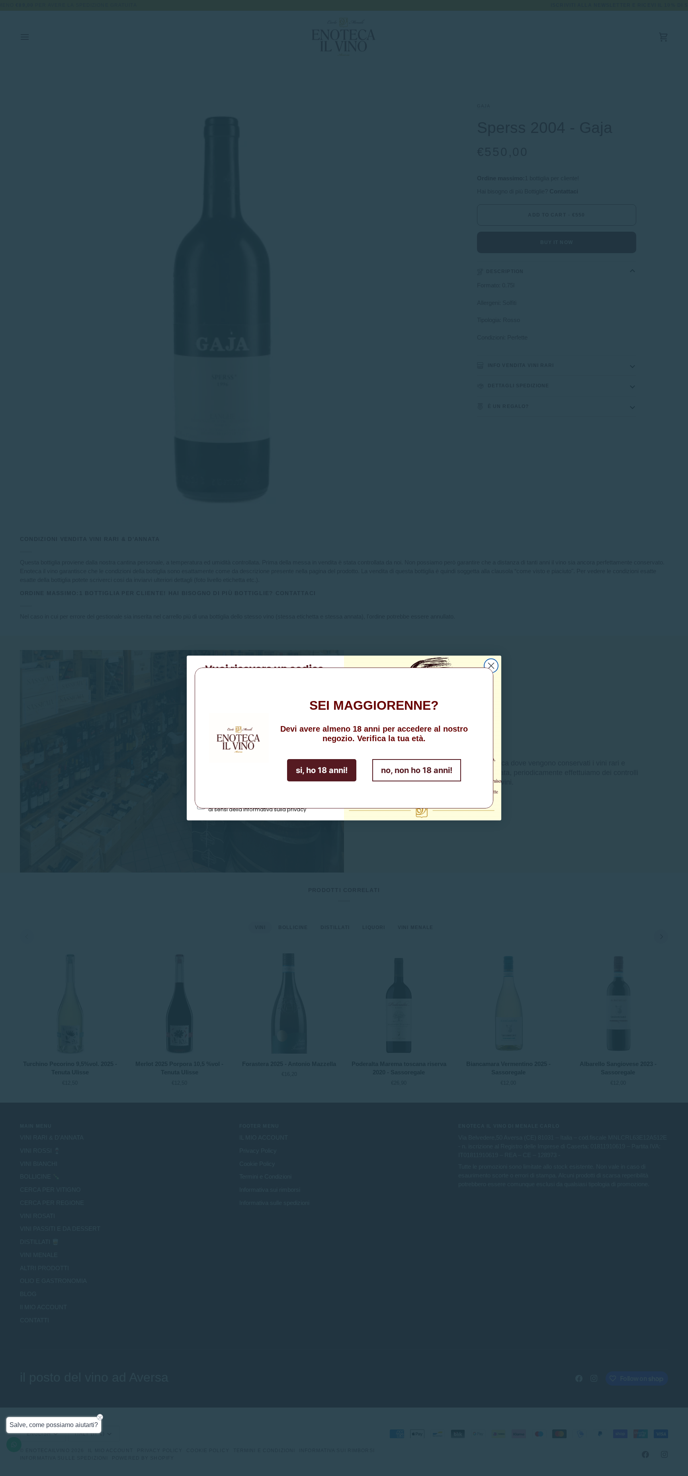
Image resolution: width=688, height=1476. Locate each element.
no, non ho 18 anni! (416, 770)
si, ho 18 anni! (322, 770)
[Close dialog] (491, 666)
